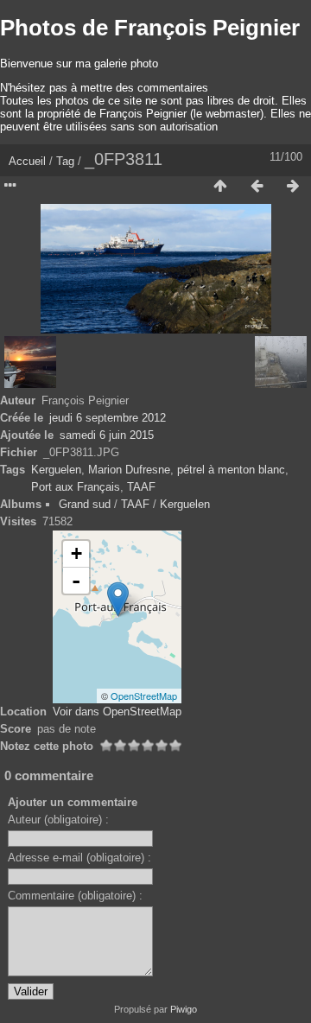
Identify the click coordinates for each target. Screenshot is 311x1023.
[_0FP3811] (118, 599)
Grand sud (85, 504)
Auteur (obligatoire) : (58, 819)
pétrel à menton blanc (231, 469)
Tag (65, 161)
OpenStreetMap (144, 695)
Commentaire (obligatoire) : (75, 895)
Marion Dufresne (129, 469)
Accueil (27, 161)
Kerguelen (56, 469)
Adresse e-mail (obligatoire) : (79, 857)
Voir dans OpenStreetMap (117, 711)
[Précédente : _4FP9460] (256, 186)
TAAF (141, 486)
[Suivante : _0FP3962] (293, 186)
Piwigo (183, 1009)
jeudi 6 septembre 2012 (107, 417)
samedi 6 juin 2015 (107, 435)
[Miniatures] (220, 186)
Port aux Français (75, 486)
